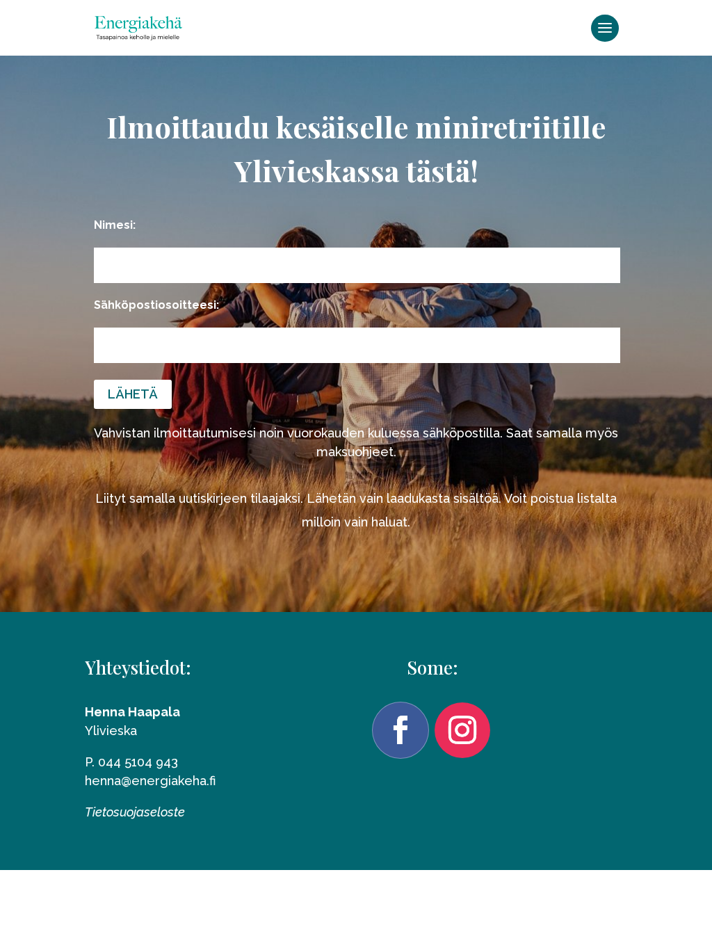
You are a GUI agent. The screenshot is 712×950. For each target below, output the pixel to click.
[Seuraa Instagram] (462, 730)
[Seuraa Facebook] (400, 730)
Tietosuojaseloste (135, 812)
